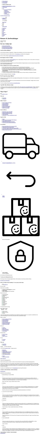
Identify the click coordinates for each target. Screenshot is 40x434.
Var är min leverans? (5, 330)
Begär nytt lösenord (5, 329)
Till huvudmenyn (5, 1)
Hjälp (3, 8)
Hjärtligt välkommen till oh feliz (7, 113)
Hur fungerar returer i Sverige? (7, 46)
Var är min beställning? (7, 9)
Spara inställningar (3, 432)
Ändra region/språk (8, 346)
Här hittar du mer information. (5, 280)
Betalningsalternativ (7, 12)
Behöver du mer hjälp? (5, 107)
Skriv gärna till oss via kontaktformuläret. (26, 86)
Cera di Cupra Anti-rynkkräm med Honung (9, 122)
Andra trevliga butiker (5, 356)
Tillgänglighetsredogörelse (6, 352)
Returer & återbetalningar (6, 106)
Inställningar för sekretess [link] (6, 353)
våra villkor (34, 87)
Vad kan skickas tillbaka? (6, 45)
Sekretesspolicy (4, 350)
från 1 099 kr (8, 6)
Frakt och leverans (5, 105)
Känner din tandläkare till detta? (7, 112)
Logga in (3, 327)
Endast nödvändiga (7, 369)
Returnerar (6, 10)
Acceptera (2, 369)
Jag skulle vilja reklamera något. (7, 48)
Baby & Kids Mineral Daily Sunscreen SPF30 (9, 126)
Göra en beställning (5, 103)
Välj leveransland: (3, 40)
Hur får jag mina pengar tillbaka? (7, 47)
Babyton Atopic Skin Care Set (7, 129)
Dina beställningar (13, 59)
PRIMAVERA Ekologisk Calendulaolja (8, 121)
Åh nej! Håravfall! (5, 114)
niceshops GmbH (7, 348)
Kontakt (5, 13)
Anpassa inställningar (14, 369)
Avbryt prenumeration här (6, 354)
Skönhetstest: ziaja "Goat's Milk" (7, 111)
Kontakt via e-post (4, 94)
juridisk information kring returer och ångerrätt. (16, 55)
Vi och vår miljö (4, 334)
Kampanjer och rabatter (6, 323)
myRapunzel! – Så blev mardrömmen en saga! (9, 115)
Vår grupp (4, 339)
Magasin (3, 335)
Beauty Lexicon (4, 336)
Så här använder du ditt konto (6, 102)
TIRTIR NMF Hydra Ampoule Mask (8, 127)
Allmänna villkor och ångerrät (7, 351)
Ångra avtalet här (3, 358)
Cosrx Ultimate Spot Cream (6, 120)
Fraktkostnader (6, 11)
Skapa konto (4, 22)
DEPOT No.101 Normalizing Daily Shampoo (9, 119)
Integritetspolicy (2, 371)
